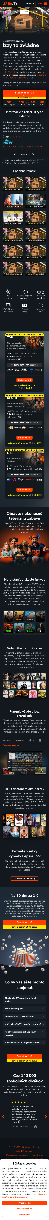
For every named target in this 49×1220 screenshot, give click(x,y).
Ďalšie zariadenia (11, 745)
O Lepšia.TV (14, 1147)
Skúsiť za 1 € (24, 922)
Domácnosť (15, 136)
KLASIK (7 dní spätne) (13, 146)
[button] (3, 1116)
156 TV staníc (9, 72)
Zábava (24, 11)
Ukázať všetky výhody (24, 878)
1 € (9, 69)
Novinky (26, 1147)
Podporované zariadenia (17, 1155)
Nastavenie (24, 1214)
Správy (44, 11)
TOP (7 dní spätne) (33, 146)
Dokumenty (12, 11)
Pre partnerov (37, 1155)
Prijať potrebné (24, 1208)
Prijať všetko (24, 1202)
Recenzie (37, 1147)
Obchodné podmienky (25, 1151)
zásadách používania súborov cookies (24, 1196)
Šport (34, 11)
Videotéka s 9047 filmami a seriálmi (24, 76)
